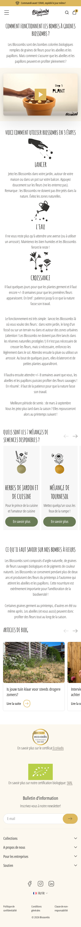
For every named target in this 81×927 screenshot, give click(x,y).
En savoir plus (21, 521)
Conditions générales (36, 908)
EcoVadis (58, 747)
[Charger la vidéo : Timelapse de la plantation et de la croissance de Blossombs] (40, 94)
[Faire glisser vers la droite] (75, 436)
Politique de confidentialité (10, 908)
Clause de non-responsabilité (61, 908)
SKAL (69, 782)
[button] (6, 12)
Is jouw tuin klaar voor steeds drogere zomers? (33, 692)
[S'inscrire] (70, 819)
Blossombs (45, 917)
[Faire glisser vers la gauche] (66, 436)
